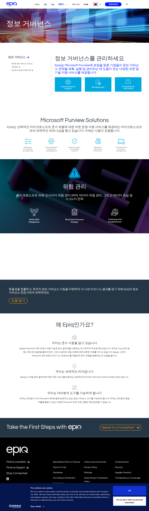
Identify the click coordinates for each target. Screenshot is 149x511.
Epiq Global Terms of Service (66, 462)
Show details (35, 506)
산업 (45, 4)
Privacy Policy (90, 467)
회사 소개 (75, 4)
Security (119, 467)
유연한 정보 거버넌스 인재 (20, 64)
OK (129, 491)
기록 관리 (14, 67)
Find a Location (16, 461)
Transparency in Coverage (127, 478)
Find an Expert (15, 467)
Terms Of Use (59, 467)
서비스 (37, 4)
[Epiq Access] (63, 4)
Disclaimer (58, 472)
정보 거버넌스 (17, 57)
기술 (52, 4)
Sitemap (88, 472)
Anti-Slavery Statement (64, 478)
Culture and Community (95, 462)
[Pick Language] (97, 4)
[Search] (126, 4)
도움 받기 (18, 300)
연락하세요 (113, 4)
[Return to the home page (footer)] (11, 4)
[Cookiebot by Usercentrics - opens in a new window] (15, 506)
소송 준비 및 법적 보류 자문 (21, 70)
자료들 (85, 4)
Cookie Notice (122, 462)
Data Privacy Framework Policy (96, 480)
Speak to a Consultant (118, 427)
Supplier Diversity (123, 472)
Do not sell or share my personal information (129, 501)
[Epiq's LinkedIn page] (7, 479)
